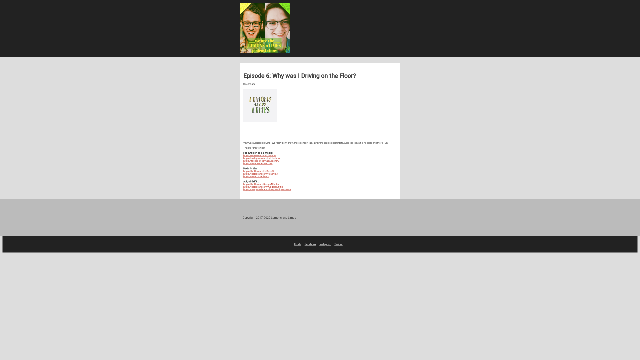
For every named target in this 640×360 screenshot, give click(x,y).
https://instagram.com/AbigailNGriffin (263, 187)
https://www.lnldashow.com (257, 163)
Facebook (310, 244)
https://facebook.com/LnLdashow (261, 161)
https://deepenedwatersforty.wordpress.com (267, 189)
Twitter (338, 244)
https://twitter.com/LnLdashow (259, 155)
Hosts (297, 244)
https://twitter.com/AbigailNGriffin (261, 184)
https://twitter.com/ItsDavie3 (258, 171)
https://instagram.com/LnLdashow (261, 158)
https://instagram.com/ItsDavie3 (260, 173)
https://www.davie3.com (256, 176)
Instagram (325, 244)
